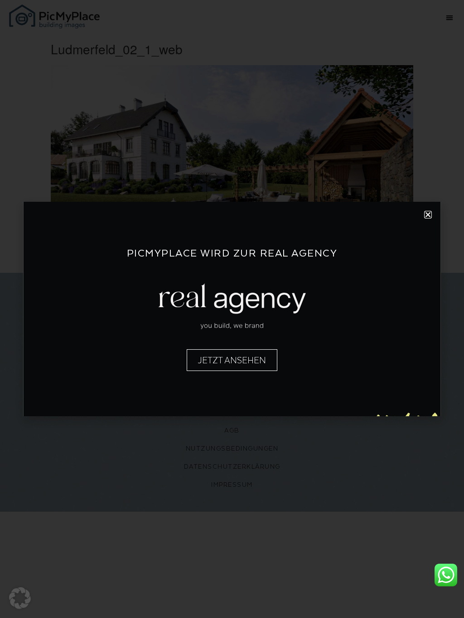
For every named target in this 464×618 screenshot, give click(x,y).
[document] (232, 309)
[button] (20, 598)
